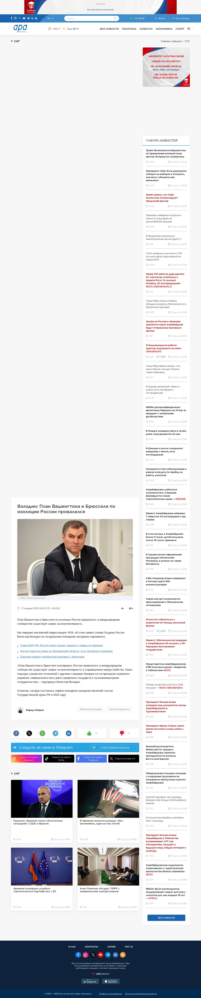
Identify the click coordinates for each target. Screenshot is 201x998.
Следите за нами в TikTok (61, 758)
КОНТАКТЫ (91, 946)
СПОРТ (180, 28)
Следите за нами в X (125, 758)
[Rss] (36, 18)
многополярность (119, 709)
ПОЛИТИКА (129, 28)
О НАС (72, 946)
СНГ (187, 41)
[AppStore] (111, 982)
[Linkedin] (32, 18)
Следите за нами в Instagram (28, 758)
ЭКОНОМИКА (164, 28)
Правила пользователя (110, 993)
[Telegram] (28, 18)
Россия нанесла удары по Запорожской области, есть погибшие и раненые (66, 651)
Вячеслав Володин (90, 709)
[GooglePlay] (90, 982)
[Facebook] (11, 18)
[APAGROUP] (100, 974)
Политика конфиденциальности (141, 993)
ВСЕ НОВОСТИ (109, 28)
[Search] (115, 18)
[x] (93, 955)
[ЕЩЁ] (187, 29)
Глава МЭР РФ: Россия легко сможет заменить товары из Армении (61, 645)
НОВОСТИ (146, 28)
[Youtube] (24, 18)
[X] (19, 18)
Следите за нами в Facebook (93, 758)
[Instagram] (15, 18)
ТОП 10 (129, 946)
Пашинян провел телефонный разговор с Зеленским (52, 656)
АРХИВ (111, 946)
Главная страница (171, 41)
